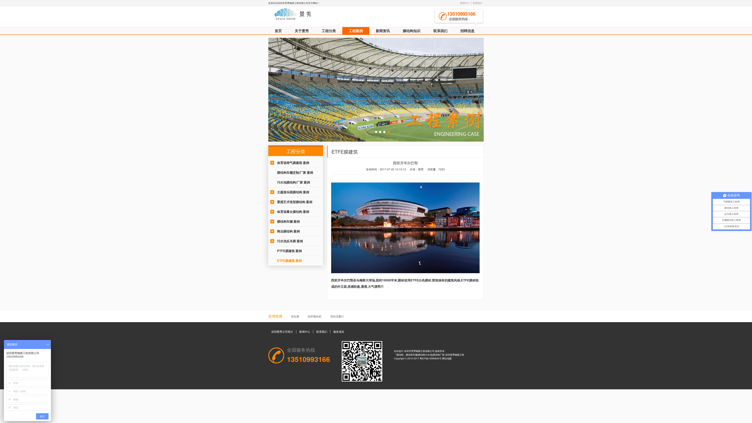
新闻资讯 (383, 30)
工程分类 (329, 30)
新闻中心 (464, 3)
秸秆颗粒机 (315, 316)
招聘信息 (467, 30)
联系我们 (477, 3)
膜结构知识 (411, 30)
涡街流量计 (337, 316)
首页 (278, 30)
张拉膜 (295, 316)
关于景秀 (302, 30)
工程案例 (356, 30)
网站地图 (447, 358)
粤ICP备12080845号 (431, 358)
